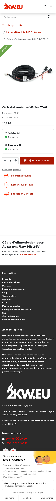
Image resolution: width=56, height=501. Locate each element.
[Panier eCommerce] (45, 6)
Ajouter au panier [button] (39, 160)
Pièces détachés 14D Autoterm (24, 32)
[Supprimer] (5, 161)
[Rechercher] (49, 17)
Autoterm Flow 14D (28, 254)
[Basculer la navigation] (51, 6)
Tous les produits (12, 25)
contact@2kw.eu (16, 438)
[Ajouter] (16, 161)
